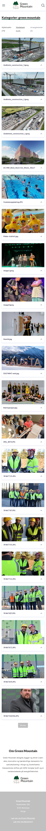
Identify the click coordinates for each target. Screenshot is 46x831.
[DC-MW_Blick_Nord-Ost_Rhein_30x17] (23, 153)
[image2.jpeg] (23, 255)
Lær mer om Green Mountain (23, 818)
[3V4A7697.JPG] (23, 598)
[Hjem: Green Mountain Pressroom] (22, 5)
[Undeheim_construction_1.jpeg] (23, 118)
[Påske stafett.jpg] (23, 221)
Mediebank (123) (20, 29)
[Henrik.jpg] (23, 324)
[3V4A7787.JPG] (23, 495)
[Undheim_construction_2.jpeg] (23, 84)
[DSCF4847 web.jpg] (23, 358)
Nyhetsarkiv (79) (6, 29)
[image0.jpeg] (23, 289)
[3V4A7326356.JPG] (23, 701)
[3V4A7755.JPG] (23, 529)
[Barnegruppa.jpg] (23, 392)
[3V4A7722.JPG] (23, 564)
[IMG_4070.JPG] (23, 427)
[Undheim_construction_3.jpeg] (23, 50)
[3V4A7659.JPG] (23, 666)
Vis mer (23, 725)
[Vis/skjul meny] (3, 5)
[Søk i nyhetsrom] (43, 5)
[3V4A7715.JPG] (23, 461)
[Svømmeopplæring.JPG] (23, 187)
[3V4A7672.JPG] (23, 632)
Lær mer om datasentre (23, 821)
